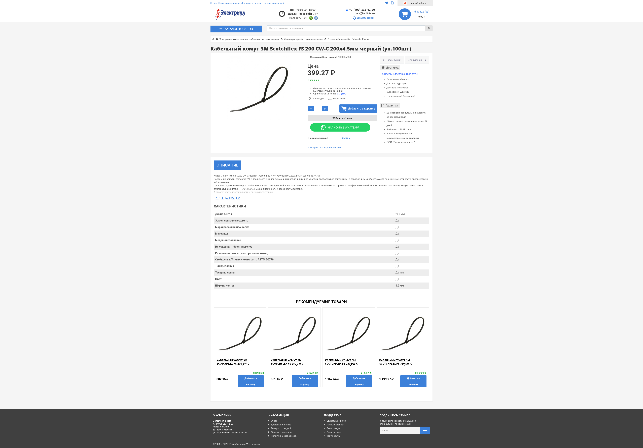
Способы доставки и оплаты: (400, 74)
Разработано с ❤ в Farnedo (244, 444)
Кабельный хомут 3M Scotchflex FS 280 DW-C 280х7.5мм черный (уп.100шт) (346, 363)
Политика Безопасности (284, 435)
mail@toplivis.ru (364, 13)
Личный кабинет (335, 424)
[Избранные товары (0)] (386, 3)
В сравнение (339, 98)
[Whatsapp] (340, 127)
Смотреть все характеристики (324, 147)
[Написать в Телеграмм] (316, 17)
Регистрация (333, 428)
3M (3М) (341, 93)
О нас (213, 3)
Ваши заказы (334, 432)
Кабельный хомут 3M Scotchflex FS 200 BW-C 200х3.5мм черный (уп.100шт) (238, 363)
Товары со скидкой (273, 3)
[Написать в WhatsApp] (311, 17)
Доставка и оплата (251, 3)
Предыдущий (393, 60)
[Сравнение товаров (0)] (392, 3)
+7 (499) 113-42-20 (362, 9)
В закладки (318, 98)
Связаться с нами (336, 420)
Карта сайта (333, 435)
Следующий (415, 60)
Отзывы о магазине (229, 3)
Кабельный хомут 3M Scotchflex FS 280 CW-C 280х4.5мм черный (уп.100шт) (292, 363)
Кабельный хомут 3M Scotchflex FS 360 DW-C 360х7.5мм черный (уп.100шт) (400, 363)
